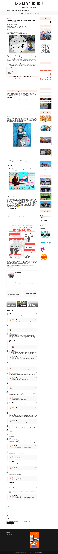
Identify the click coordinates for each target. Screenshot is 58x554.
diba (10, 391)
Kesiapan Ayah (9, 73)
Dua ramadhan (19, 158)
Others (23, 10)
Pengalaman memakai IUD (12, 158)
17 (40, 79)
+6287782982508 (43, 65)
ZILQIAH (10, 382)
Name (8, 512)
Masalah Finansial (10, 74)
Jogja (46, 189)
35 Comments (19, 21)
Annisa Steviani (12, 350)
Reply (36, 313)
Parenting (8, 18)
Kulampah (41, 223)
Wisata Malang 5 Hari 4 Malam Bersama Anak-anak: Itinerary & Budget (45, 170)
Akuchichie (41, 217)
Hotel (16, 10)
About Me (8, 10)
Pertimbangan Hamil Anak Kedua (11, 69)
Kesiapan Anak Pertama (11, 71)
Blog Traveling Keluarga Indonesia (29, 7)
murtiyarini (11, 425)
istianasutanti (9, 21)
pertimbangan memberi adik (25, 265)
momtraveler (11, 487)
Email (7, 515)
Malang (45, 204)
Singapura (46, 181)
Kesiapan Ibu (9, 72)
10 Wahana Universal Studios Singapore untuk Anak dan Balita (45, 134)
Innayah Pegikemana (43, 222)
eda (10, 429)
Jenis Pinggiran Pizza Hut (45, 122)
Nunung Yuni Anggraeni (13, 433)
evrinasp (10, 450)
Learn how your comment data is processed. (24, 524)
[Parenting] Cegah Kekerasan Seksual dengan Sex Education (32, 305)
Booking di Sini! (27, 10)
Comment (8, 504)
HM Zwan (11, 438)
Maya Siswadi (11, 361)
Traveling (12, 10)
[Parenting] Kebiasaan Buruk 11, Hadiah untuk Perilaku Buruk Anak (11, 305)
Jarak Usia (9, 70)
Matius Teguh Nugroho (43, 220)
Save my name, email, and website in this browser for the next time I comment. (18, 521)
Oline (10, 313)
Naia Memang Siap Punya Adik (11, 68)
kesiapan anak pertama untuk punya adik (15, 265)
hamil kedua (8, 265)
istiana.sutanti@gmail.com (11, 535)
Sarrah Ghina (11, 402)
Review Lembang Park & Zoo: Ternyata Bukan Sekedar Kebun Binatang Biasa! (45, 158)
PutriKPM (11, 471)
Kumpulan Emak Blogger (45, 235)
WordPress (41, 552)
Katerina (41, 225)
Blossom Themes (34, 552)
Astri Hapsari (11, 461)
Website (8, 518)
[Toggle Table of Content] (15, 67)
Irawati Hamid (11, 482)
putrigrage (11, 333)
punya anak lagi (31, 265)
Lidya (10, 372)
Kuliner (19, 10)
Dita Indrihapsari (42, 215)
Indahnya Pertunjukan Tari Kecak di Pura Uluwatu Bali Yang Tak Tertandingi (45, 146)
